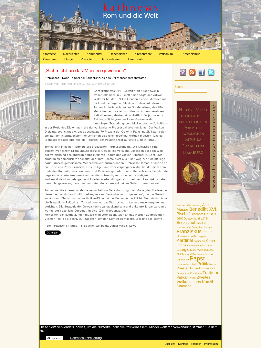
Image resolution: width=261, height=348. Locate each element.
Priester (183, 268)
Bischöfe (197, 214)
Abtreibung (194, 205)
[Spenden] (183, 75)
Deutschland (192, 218)
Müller (193, 254)
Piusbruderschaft (187, 264)
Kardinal (185, 240)
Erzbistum (201, 223)
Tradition (210, 272)
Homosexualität (187, 236)
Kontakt (183, 343)
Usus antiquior (110, 59)
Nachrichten (71, 54)
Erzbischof (186, 222)
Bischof (183, 214)
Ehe (204, 218)
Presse (212, 264)
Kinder (210, 241)
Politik (202, 263)
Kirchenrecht (143, 54)
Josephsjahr (135, 59)
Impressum (211, 343)
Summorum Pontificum (189, 273)
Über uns (170, 343)
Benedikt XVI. (203, 209)
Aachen (181, 205)
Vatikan (183, 277)
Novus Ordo (205, 254)
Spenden (196, 343)
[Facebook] (201, 75)
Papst (197, 258)
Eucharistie (184, 227)
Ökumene (49, 59)
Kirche (181, 245)
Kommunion (193, 245)
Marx (193, 250)
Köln (202, 245)
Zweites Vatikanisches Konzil (195, 279)
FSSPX (207, 232)
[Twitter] (211, 75)
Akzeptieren (54, 338)
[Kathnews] (130, 49)
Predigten (87, 59)
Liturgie (68, 59)
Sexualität (209, 268)
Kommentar (94, 54)
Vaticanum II (167, 54)
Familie (208, 227)
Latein (209, 245)
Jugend (202, 236)
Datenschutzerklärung (86, 338)
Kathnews (199, 241)
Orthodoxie (183, 259)
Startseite (49, 54)
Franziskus (189, 231)
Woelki (192, 278)
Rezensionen (118, 54)
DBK (180, 218)
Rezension (196, 268)
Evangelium (197, 227)
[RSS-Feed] (192, 75)
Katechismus (191, 54)
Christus (210, 214)
